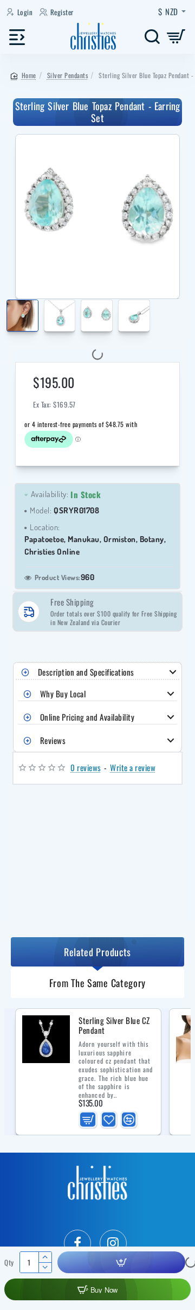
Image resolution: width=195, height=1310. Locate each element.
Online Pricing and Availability (87, 717)
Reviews (53, 740)
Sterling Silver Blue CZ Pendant (114, 1025)
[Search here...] (152, 36)
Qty (9, 1262)
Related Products (97, 952)
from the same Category (97, 983)
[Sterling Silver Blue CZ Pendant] (46, 1039)
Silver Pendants (67, 75)
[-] (44, 1267)
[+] (44, 1257)
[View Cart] (176, 36)
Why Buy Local (63, 693)
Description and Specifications (86, 672)
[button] (8, 317)
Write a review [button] (132, 767)
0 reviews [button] (85, 767)
